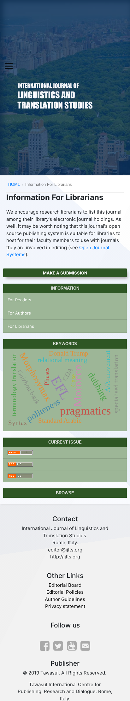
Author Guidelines (65, 599)
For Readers (19, 299)
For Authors (19, 312)
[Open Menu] (9, 66)
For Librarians (21, 326)
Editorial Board (65, 585)
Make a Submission (65, 272)
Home (14, 184)
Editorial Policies (65, 592)
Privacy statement (65, 606)
